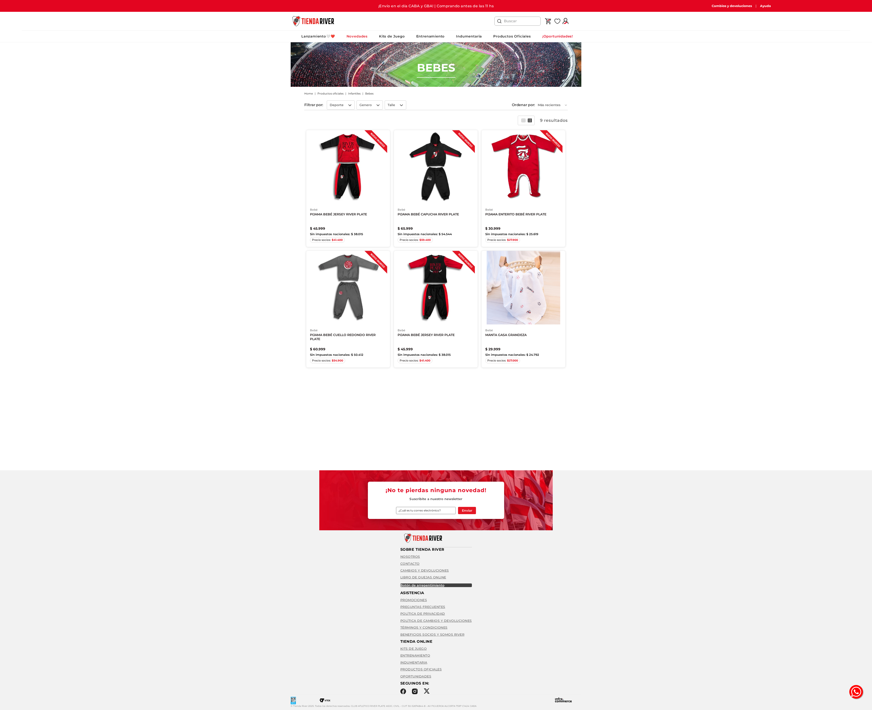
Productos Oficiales (512, 36)
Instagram (415, 691)
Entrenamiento (430, 36)
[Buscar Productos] (499, 21)
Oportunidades (415, 676)
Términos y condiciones (424, 627)
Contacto (410, 564)
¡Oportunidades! (557, 36)
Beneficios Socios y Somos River (432, 635)
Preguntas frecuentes (422, 607)
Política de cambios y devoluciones (436, 621)
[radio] (523, 120)
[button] (341, 105)
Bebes (369, 93)
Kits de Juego (392, 36)
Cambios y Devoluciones (424, 570)
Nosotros (410, 557)
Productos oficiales (330, 93)
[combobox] (517, 21)
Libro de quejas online (423, 577)
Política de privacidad (422, 614)
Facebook (403, 691)
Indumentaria (469, 36)
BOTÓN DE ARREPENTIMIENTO (422, 585)
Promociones (413, 600)
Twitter (426, 691)
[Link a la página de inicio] (308, 93)
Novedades (357, 36)
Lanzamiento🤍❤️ (318, 36)
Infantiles (354, 93)
